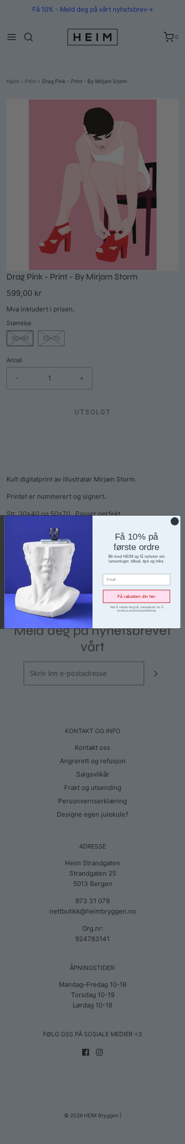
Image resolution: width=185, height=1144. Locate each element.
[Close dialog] (175, 521)
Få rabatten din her (136, 596)
